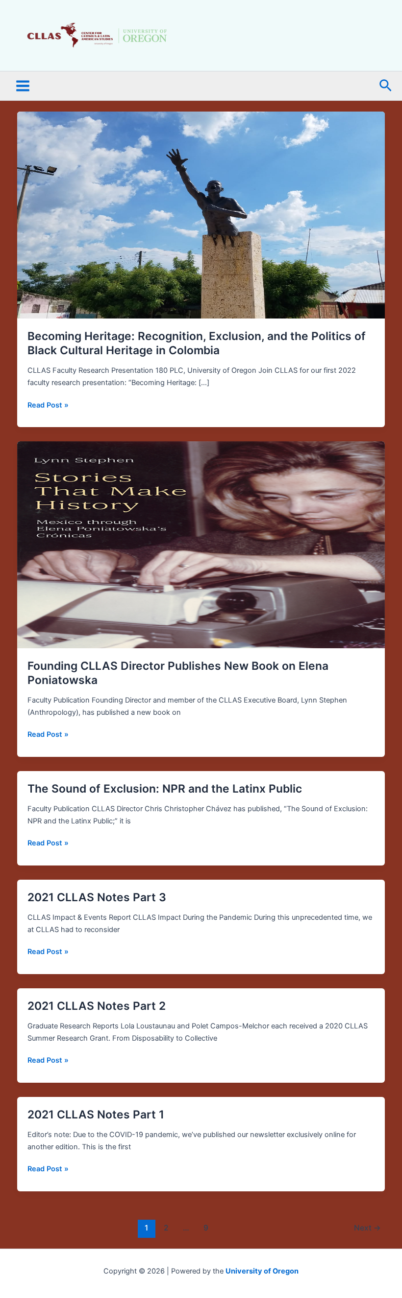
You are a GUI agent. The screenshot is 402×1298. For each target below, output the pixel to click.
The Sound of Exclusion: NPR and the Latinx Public (164, 789)
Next (367, 1227)
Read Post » (48, 404)
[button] (385, 86)
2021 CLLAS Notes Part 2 (96, 1006)
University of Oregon (262, 1271)
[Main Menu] (23, 86)
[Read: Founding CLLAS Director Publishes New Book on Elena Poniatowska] (201, 544)
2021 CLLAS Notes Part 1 (95, 1114)
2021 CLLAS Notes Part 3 (96, 897)
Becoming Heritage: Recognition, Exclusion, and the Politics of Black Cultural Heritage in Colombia (196, 343)
